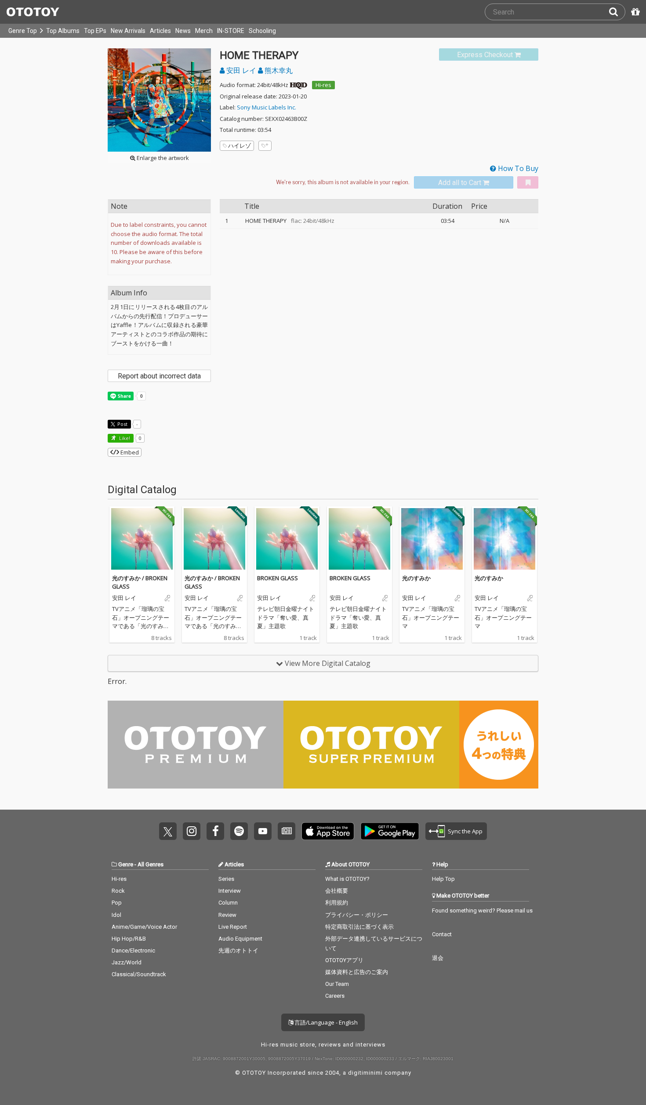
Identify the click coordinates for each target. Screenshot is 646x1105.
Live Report (232, 926)
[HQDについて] (298, 85)
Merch (204, 30)
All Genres (150, 864)
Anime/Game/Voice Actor (144, 926)
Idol (116, 915)
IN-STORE (230, 30)
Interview (229, 890)
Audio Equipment (240, 938)
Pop (117, 902)
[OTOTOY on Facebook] (215, 831)
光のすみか (416, 578)
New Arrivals (128, 30)
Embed (129, 452)
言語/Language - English (325, 1022)
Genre (125, 864)
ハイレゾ (239, 145)
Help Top (443, 879)
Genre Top (22, 30)
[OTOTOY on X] (168, 831)
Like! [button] (124, 438)
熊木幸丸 (278, 70)
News (183, 30)
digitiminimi (365, 1072)
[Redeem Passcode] (634, 12)
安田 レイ (241, 70)
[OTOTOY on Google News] (286, 831)
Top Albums (63, 30)
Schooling (262, 30)
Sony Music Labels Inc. (266, 107)
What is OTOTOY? (347, 879)
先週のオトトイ (238, 950)
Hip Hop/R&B (129, 938)
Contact (442, 934)
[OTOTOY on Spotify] (239, 831)
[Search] (617, 12)
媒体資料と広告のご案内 (356, 972)
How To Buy (517, 168)
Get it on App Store (327, 831)
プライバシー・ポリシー (356, 915)
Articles (160, 30)
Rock (118, 890)
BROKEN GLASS (277, 578)
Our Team (337, 984)
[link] (489, 55)
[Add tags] (265, 146)
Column (228, 902)
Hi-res (323, 85)
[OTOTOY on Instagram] (191, 831)
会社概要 (336, 890)
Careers (335, 995)
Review (227, 915)
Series (226, 879)
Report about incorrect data (159, 376)
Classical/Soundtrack (139, 974)
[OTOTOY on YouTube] (263, 831)
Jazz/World (127, 962)
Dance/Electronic (133, 950)
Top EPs (95, 30)
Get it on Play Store (389, 831)
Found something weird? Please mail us (482, 910)
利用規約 (336, 902)
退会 (437, 958)
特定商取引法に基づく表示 (359, 926)
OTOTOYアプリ (344, 960)
